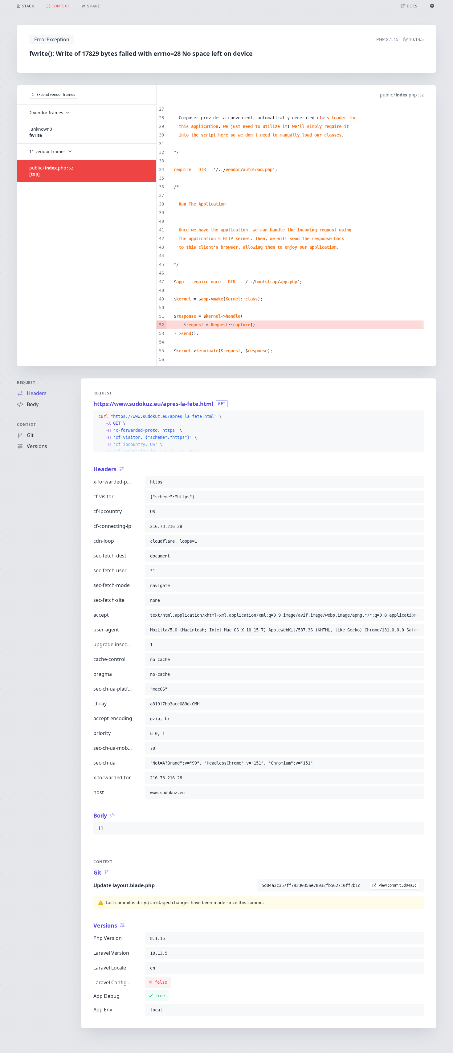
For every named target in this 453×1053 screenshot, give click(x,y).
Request (26, 382)
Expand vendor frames (55, 94)
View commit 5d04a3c (397, 885)
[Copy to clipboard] (416, 416)
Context (26, 424)
